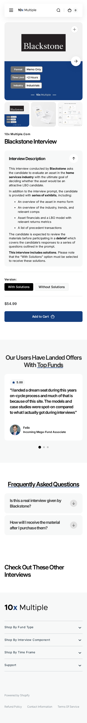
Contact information (39, 706)
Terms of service (68, 706)
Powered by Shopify (17, 695)
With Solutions (20, 288)
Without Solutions (53, 288)
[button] (11, 10)
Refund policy (13, 706)
